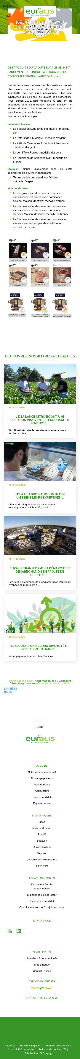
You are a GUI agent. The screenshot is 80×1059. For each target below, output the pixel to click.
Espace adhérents (42, 981)
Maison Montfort (42, 828)
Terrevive (17, 990)
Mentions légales (30, 1045)
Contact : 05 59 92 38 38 (42, 997)
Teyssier (42, 853)
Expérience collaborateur (42, 894)
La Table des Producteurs (42, 859)
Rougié (42, 834)
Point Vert (42, 865)
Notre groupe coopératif (42, 771)
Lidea (42, 821)
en (11, 6)
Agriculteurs (42, 790)
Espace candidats (41, 797)
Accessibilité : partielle (21, 1049)
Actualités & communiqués (41, 958)
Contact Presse (42, 970)
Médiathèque (42, 964)
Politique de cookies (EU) (53, 1049)
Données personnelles (57, 1045)
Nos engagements (42, 778)
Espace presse (42, 803)
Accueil (41, 765)
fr (4, 6)
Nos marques (42, 784)
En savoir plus (57, 402)
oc (8, 15)
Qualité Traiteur (42, 846)
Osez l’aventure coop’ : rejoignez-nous (41, 907)
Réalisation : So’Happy (38, 1053)
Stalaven (42, 840)
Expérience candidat (42, 901)
